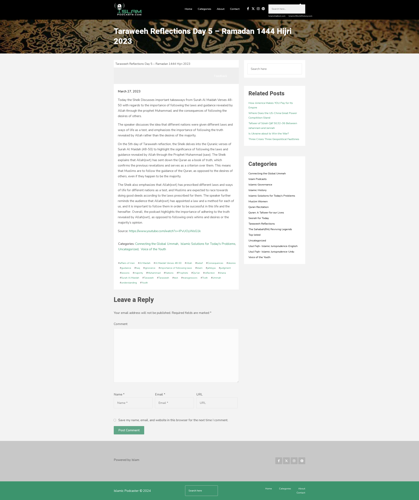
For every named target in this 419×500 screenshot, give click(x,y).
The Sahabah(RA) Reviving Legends (270, 229)
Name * (119, 394)
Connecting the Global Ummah (156, 244)
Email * (160, 394)
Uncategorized (128, 249)
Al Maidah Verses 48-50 (168, 263)
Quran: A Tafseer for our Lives (266, 212)
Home (188, 9)
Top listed (254, 235)
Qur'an (196, 272)
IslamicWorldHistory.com (300, 16)
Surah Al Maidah (130, 277)
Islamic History (257, 190)
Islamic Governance (260, 184)
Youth (145, 282)
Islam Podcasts (257, 179)
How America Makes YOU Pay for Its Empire (270, 105)
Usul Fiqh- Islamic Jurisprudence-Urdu (271, 252)
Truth (205, 277)
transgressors (190, 277)
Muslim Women (258, 201)
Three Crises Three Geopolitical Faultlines (273, 139)
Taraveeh (149, 277)
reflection (210, 272)
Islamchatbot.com (276, 16)
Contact (234, 9)
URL (199, 394)
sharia (222, 272)
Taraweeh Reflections (261, 224)
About (220, 9)
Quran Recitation (258, 207)
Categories (204, 9)
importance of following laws (176, 268)
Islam (199, 268)
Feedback (220, 76)
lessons (125, 272)
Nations (169, 272)
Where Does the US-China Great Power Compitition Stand (272, 115)
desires (232, 263)
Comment (121, 324)
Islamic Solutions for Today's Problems (208, 244)
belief (200, 263)
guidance (126, 268)
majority (138, 272)
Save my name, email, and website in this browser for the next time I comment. (173, 420)
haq (138, 268)
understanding (129, 282)
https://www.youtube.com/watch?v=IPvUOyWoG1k (165, 231)
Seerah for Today (258, 218)
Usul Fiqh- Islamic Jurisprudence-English (273, 246)
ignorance (150, 268)
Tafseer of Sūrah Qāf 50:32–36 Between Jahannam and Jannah (272, 125)
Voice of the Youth (153, 249)
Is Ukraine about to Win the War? (268, 133)
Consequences (215, 263)
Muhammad (154, 272)
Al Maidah (144, 263)
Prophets (183, 272)
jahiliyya (211, 268)
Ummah (216, 277)
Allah (189, 263)
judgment (225, 268)
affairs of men (127, 263)
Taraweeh (163, 277)
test (176, 277)
